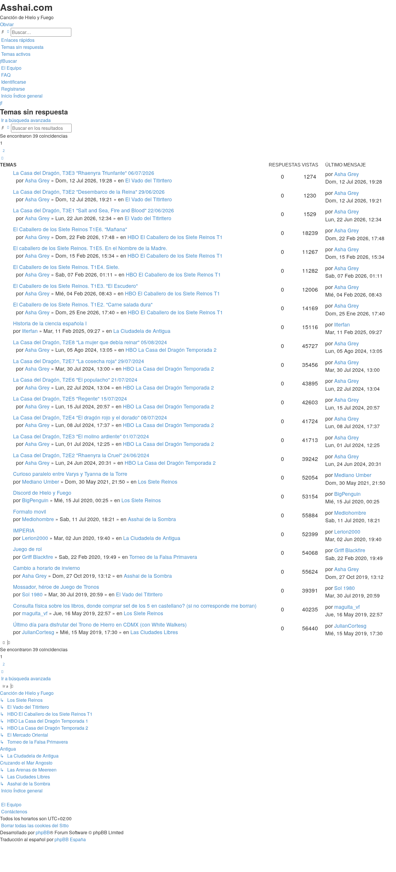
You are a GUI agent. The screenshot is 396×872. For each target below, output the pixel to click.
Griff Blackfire (37, 556)
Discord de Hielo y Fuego (42, 492)
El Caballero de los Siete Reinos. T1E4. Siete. (66, 266)
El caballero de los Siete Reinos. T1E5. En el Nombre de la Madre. (90, 248)
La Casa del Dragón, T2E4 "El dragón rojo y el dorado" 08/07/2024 (90, 417)
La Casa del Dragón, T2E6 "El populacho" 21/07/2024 (75, 379)
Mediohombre (38, 519)
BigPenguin (35, 500)
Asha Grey (37, 180)
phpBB (43, 832)
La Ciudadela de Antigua (141, 330)
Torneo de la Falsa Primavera (163, 556)
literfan (30, 330)
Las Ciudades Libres (154, 632)
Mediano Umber (40, 481)
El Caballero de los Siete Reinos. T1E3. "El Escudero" (75, 285)
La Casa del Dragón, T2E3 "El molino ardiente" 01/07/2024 (81, 436)
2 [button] (4, 150)
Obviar (7, 24)
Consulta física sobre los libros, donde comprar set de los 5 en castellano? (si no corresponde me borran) (135, 605)
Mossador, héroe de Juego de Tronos (56, 586)
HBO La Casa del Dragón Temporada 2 (171, 349)
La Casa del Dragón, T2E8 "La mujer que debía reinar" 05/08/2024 (90, 342)
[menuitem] (21, 47)
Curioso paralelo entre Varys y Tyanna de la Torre (70, 473)
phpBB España (70, 839)
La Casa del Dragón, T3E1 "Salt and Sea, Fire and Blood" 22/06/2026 (93, 210)
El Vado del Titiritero (148, 180)
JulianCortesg (38, 632)
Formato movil (29, 511)
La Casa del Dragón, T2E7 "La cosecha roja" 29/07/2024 (78, 361)
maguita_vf (35, 613)
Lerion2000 (35, 537)
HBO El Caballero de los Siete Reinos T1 (175, 237)
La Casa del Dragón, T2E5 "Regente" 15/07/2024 (70, 398)
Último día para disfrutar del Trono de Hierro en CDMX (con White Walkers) (100, 624)
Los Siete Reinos (157, 481)
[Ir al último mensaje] (361, 173)
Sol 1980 (32, 594)
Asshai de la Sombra (152, 519)
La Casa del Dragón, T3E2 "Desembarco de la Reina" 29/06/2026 (89, 191)
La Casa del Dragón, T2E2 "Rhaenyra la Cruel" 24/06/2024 (81, 455)
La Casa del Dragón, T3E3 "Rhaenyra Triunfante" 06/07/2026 (83, 172)
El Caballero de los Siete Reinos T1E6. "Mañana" (70, 229)
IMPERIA (23, 530)
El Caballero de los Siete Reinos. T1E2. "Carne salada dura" (82, 304)
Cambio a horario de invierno (46, 567)
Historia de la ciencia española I (50, 323)
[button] (2, 158)
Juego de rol (27, 548)
